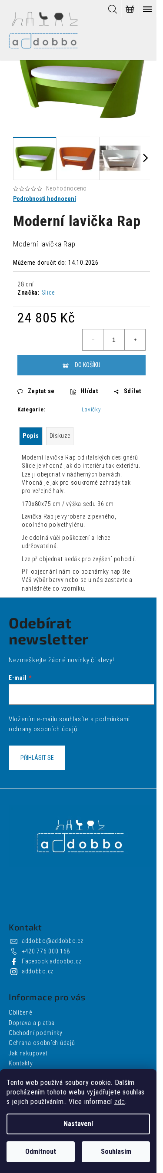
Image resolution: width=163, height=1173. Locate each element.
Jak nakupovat (28, 1053)
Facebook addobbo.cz (51, 961)
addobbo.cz (37, 971)
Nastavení (78, 1124)
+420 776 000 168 (46, 951)
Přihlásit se (37, 757)
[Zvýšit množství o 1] (134, 339)
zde (119, 1101)
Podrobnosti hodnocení (44, 198)
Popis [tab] (31, 435)
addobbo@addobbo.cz (52, 940)
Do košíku (87, 364)
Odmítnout (40, 1151)
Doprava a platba (32, 1022)
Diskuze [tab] (60, 435)
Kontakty (21, 1063)
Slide (48, 292)
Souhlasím (116, 1151)
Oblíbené (20, 1012)
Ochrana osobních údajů (42, 1042)
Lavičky (91, 409)
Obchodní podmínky (36, 1032)
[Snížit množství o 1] (93, 339)
